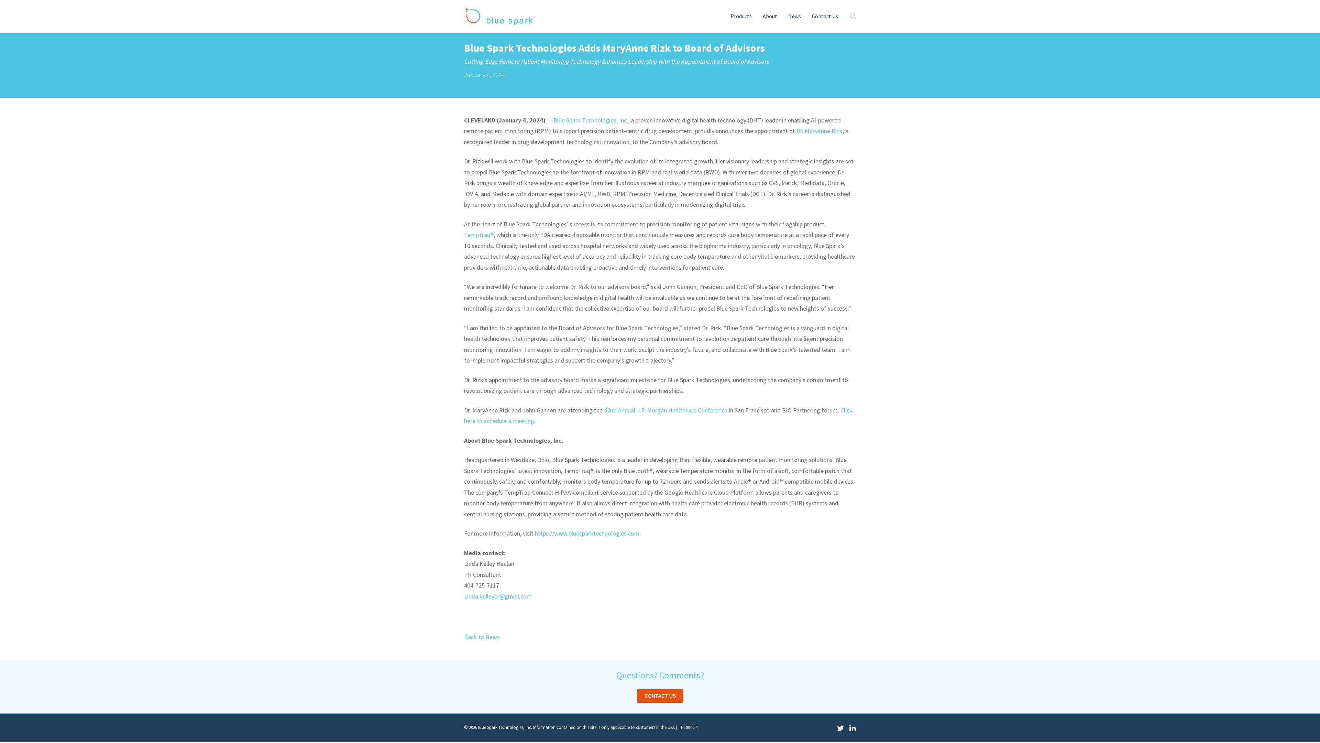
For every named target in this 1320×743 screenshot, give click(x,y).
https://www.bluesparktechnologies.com (587, 533)
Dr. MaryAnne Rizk (819, 131)
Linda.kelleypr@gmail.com (498, 596)
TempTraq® (479, 235)
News (794, 16)
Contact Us (825, 16)
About (770, 16)
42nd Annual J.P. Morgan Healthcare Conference (665, 410)
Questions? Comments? (660, 675)
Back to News (482, 637)
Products (741, 16)
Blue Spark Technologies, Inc (590, 120)
